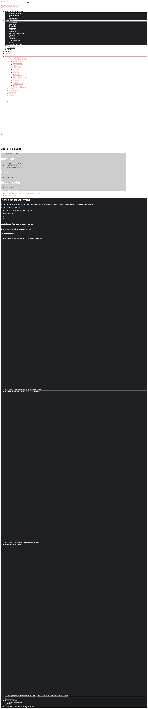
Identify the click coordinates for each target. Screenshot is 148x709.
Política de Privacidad (11, 700)
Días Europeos (13, 17)
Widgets (7, 53)
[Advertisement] (74, 118)
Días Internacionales (15, 13)
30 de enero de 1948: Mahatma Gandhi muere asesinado (23, 390)
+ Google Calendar (6, 190)
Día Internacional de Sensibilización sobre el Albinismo (22, 193)
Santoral (7, 46)
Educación (12, 26)
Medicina (12, 30)
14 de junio (21, 167)
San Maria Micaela (11, 195)
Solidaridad (12, 24)
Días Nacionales (14, 19)
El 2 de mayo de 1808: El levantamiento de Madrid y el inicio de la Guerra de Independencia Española (36, 696)
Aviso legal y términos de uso (14, 702)
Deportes (12, 37)
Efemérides (8, 51)
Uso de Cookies (9, 699)
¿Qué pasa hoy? (10, 48)
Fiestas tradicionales (16, 44)
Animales (12, 35)
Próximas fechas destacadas (14, 11)
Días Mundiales (14, 15)
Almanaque (8, 50)
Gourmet (12, 39)
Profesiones (13, 22)
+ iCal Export (16, 190)
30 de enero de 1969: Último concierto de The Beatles (22, 543)
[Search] (28, 2)
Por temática (9, 20)
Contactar (8, 704)
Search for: (4, 2)
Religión (11, 42)
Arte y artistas (13, 31)
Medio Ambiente (14, 40)
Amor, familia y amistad (16, 33)
